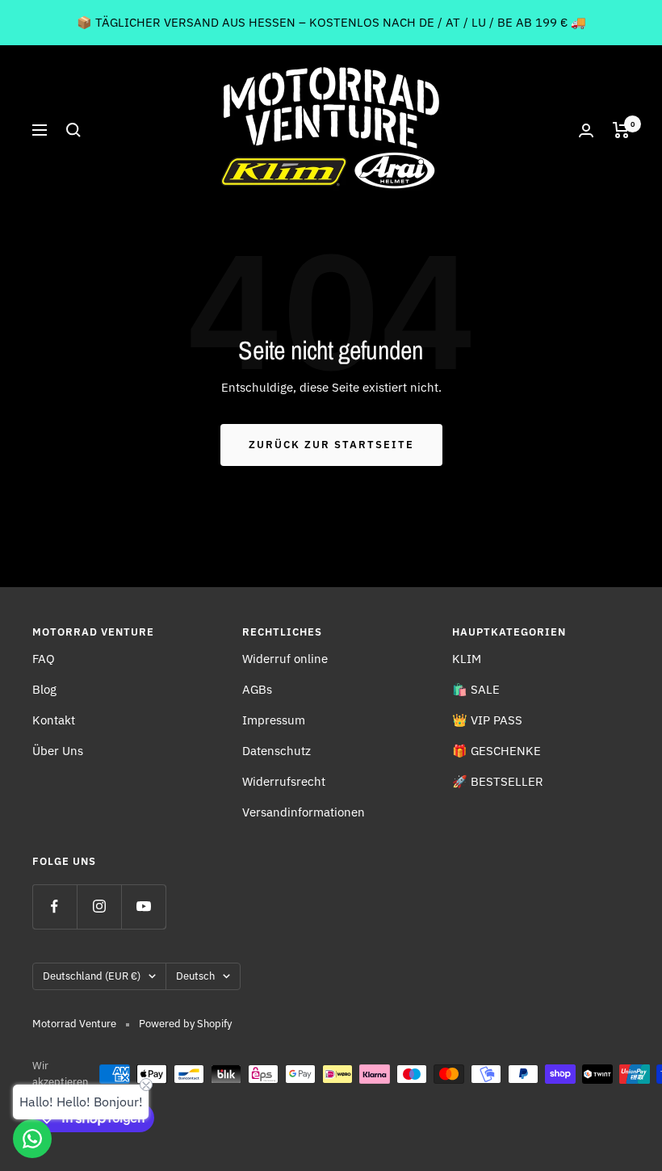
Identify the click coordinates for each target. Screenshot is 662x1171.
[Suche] (73, 130)
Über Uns (57, 750)
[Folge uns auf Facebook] (54, 906)
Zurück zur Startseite (331, 444)
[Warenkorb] (621, 130)
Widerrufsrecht (283, 781)
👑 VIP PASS (487, 720)
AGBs (257, 689)
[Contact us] (32, 1138)
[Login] (586, 130)
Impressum (273, 720)
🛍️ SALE (476, 689)
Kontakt (53, 720)
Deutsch (195, 976)
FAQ (43, 658)
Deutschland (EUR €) (91, 976)
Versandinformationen (303, 812)
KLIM (466, 658)
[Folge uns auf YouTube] (143, 906)
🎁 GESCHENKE (496, 750)
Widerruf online (285, 658)
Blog (44, 689)
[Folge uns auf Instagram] (99, 906)
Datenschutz (276, 750)
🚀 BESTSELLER (497, 781)
